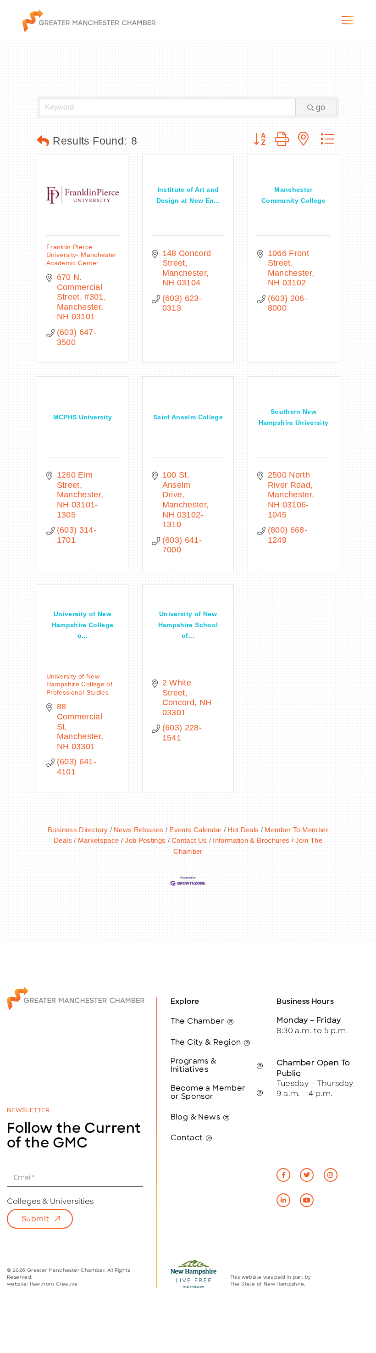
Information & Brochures (251, 840)
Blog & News (195, 1117)
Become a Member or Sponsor (208, 1093)
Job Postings (145, 840)
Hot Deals (243, 830)
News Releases (139, 830)
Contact (187, 1138)
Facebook (283, 1175)
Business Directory (78, 830)
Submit (35, 1219)
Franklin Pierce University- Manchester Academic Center (81, 255)
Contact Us (189, 840)
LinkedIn (283, 1200)
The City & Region (206, 1043)
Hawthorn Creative (54, 1284)
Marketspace (98, 840)
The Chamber (197, 1021)
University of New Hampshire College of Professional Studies (79, 684)
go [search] (320, 107)
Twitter (307, 1175)
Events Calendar (195, 830)
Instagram (330, 1175)
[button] (43, 141)
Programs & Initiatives (194, 1066)
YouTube (307, 1200)
